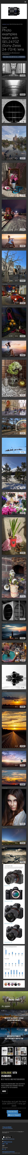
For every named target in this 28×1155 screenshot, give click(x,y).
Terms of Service (4, 1132)
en (3, 1149)
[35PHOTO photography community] (7, 2)
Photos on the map (7, 1141)
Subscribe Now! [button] (12, 1111)
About (3, 1143)
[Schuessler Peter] (5, 984)
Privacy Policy (20, 1131)
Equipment (4, 24)
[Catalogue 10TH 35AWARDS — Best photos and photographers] (14, 1055)
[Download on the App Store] (8, 1136)
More (4, 1091)
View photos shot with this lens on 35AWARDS (14, 56)
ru (5, 1149)
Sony (8, 24)
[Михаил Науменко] (12, 984)
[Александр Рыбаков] (19, 984)
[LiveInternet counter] (5, 1129)
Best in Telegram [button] (15, 1115)
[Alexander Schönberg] (15, 984)
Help (7, 1143)
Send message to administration (8, 1151)
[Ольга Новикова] (9, 984)
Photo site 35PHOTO (7, 1127)
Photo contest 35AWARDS (7, 1128)
